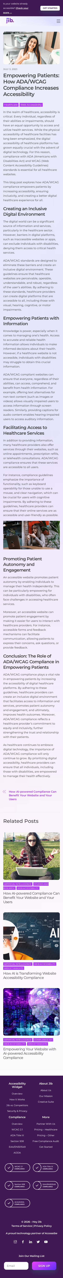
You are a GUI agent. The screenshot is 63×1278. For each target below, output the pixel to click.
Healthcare (11, 104)
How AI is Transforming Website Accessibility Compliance (29, 975)
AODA (17, 1152)
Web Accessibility (31, 104)
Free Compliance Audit (46, 1141)
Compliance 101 (43, 1040)
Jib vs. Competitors (17, 1105)
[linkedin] (31, 1241)
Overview (17, 1093)
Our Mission (46, 1096)
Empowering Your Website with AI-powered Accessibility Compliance (29, 1053)
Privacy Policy (43, 1225)
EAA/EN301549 (17, 1146)
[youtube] (46, 1241)
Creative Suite (46, 1101)
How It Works (17, 1099)
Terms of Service (21, 1225)
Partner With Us (46, 1123)
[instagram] (15, 1241)
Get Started (50, 8)
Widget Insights (13, 968)
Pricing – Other (45, 1135)
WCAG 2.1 (17, 1129)
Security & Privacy (17, 1111)
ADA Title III (17, 1135)
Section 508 (17, 1141)
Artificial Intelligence (17, 884)
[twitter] (38, 1241)
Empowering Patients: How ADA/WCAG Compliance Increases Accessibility (31, 84)
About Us (46, 1090)
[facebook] (23, 1241)
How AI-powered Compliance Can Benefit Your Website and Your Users (32, 795)
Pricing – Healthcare (45, 1129)
